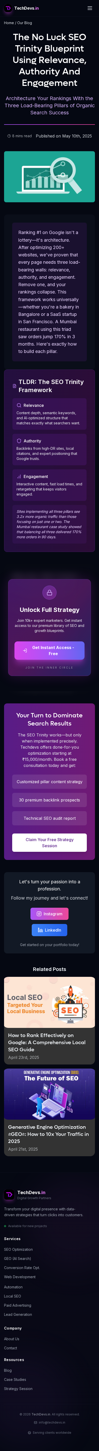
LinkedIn (53, 930)
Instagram (53, 913)
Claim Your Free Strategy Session (50, 842)
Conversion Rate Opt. (22, 1267)
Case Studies (15, 1379)
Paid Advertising (17, 1305)
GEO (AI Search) (17, 1258)
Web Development (20, 1277)
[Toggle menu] (90, 8)
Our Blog (24, 23)
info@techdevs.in (52, 1422)
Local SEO (12, 1296)
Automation (13, 1287)
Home (9, 23)
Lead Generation (18, 1314)
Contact (10, 1348)
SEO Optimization (18, 1249)
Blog (8, 1370)
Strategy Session (18, 1388)
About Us (11, 1339)
